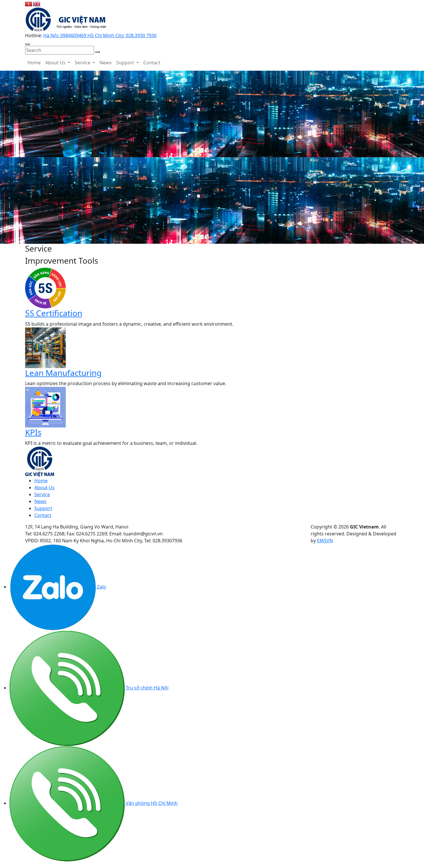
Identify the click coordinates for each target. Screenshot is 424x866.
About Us (56, 62)
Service (83, 62)
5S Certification (53, 313)
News (106, 62)
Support (125, 62)
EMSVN (325, 540)
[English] (36, 3)
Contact (151, 62)
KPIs (33, 432)
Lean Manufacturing (63, 372)
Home (34, 62)
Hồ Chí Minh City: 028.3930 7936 (122, 35)
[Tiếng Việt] (29, 3)
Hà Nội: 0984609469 (65, 35)
